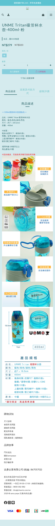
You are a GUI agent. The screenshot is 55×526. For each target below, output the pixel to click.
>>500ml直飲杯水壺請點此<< (14, 112)
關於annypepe (10, 456)
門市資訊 (7, 452)
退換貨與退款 (9, 434)
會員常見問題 (9, 424)
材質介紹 (7, 459)
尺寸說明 (7, 421)
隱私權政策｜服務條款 (13, 438)
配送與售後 (8, 431)
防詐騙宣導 (8, 462)
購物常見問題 (9, 428)
